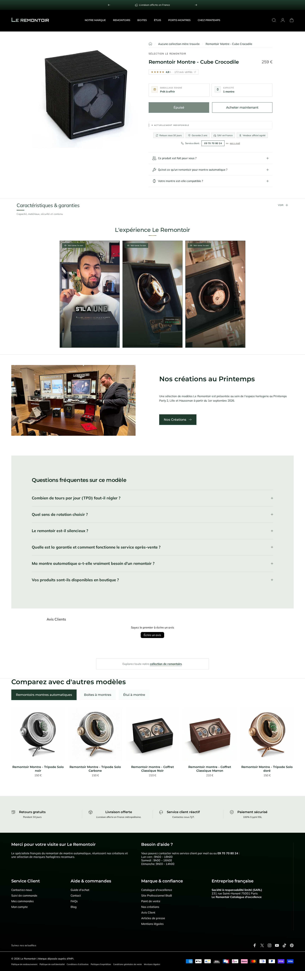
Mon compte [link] (19, 907)
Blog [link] (74, 907)
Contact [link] (76, 895)
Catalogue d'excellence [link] (156, 890)
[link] (38, 734)
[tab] (44, 694)
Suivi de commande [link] (24, 895)
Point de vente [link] (150, 901)
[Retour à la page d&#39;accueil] (150, 44)
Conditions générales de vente (127, 964)
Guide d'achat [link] (80, 890)
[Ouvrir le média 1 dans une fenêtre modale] (85, 95)
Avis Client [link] (148, 912)
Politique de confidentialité (52, 964)
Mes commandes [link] (22, 901)
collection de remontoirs (166, 664)
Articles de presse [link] (153, 918)
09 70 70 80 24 (213, 143)
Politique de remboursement (24, 964)
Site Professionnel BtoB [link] (156, 895)
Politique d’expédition (101, 964)
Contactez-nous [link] (21, 890)
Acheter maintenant (242, 107)
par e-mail (235, 143)
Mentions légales (152, 964)
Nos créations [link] (150, 907)
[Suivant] (196, 5)
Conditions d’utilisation (78, 964)
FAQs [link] (74, 901)
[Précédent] (109, 5)
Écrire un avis (152, 635)
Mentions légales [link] (152, 924)
